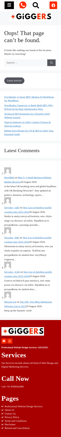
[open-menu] (9, 5)
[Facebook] (53, 5)
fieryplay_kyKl (12, 272)
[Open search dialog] (35, 5)
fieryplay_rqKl (11, 207)
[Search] (51, 62)
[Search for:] (25, 62)
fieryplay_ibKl (11, 237)
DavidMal (9, 177)
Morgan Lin (10, 302)
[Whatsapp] (9, 341)
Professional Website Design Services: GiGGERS (24, 347)
